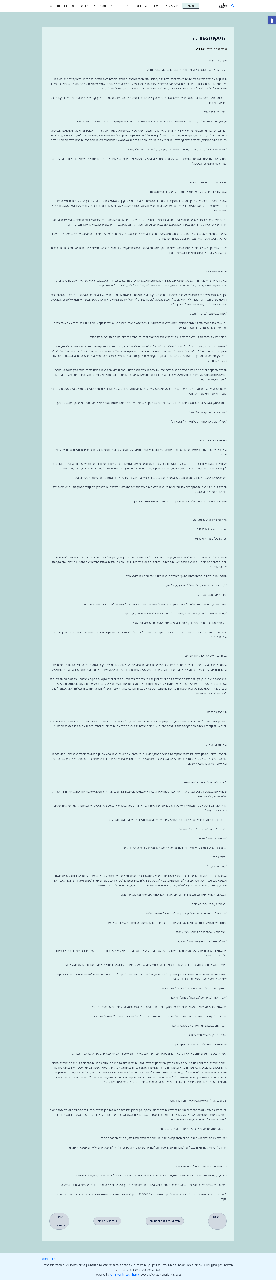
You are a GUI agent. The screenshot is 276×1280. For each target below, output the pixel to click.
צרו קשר (84, 6)
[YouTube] (58, 6)
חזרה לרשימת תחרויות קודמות (165, 1221)
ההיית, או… (59, 1221)
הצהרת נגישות (49, 1259)
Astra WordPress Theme (124, 1274)
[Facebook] (65, 6)
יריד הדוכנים (121, 6)
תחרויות (102, 6)
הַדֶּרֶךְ (217, 1221)
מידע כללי (173, 6)
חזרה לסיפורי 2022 (107, 1221)
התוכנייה (190, 6)
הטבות (155, 6)
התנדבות (142, 6)
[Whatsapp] (51, 6)
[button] (272, 20)
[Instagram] (72, 6)
